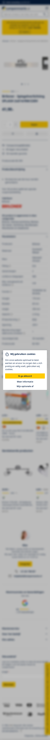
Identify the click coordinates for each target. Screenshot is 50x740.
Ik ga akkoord (25, 376)
